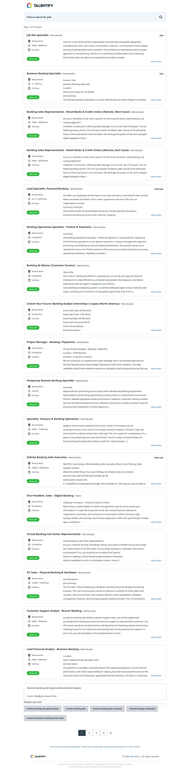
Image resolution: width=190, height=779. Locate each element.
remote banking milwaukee (142, 708)
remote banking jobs (76, 708)
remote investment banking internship (45, 718)
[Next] (110, 733)
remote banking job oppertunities (43, 708)
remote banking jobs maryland (107, 708)
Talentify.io (135, 756)
